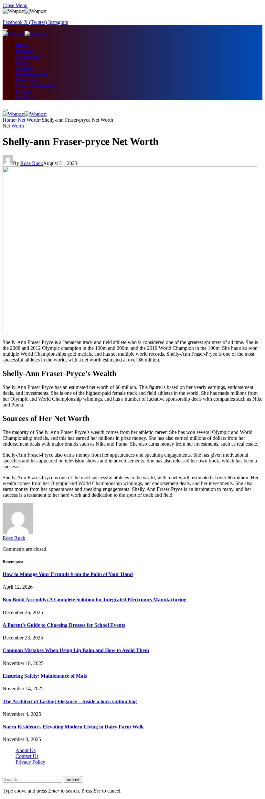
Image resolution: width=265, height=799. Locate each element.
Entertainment (32, 74)
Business (25, 51)
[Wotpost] (25, 34)
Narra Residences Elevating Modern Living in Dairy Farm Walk (73, 726)
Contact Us (27, 756)
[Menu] (5, 30)
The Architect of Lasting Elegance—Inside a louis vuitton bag (70, 701)
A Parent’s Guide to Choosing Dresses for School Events (64, 625)
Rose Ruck (31, 163)
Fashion (24, 68)
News (21, 62)
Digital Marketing (35, 85)
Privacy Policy (30, 762)
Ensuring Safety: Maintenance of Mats (45, 676)
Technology (28, 56)
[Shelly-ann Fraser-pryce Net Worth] (130, 331)
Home (22, 45)
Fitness (23, 91)
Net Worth (13, 125)
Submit (73, 779)
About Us (26, 750)
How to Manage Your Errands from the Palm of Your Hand (68, 574)
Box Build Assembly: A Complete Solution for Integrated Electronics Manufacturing (94, 599)
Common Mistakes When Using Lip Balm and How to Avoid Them (76, 650)
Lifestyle (25, 97)
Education (27, 80)
